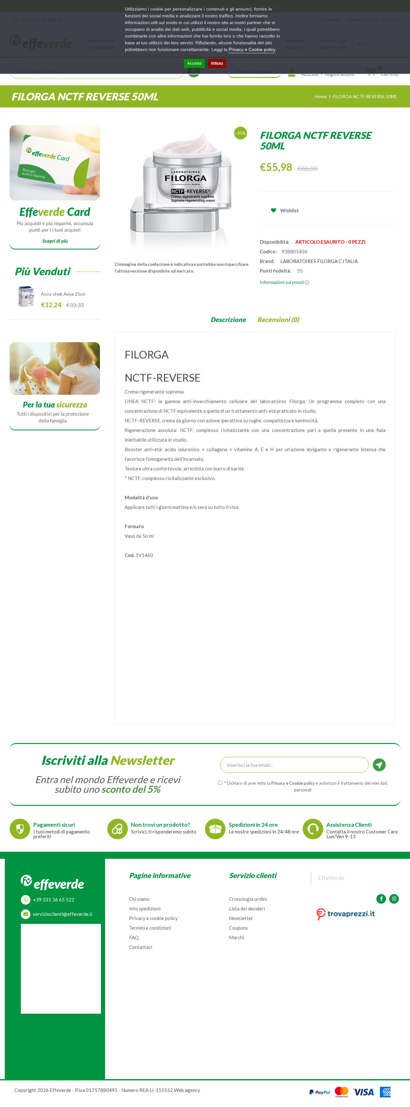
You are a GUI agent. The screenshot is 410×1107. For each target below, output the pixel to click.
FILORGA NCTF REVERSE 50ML (365, 96)
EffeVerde (331, 878)
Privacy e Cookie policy (252, 49)
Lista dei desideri (247, 908)
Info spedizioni (144, 908)
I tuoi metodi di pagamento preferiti (61, 834)
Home (321, 96)
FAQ (134, 937)
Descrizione (228, 319)
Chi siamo (139, 899)
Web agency (187, 1090)
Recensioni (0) (278, 319)
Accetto (194, 63)
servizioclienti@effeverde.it (63, 914)
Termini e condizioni (150, 928)
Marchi (236, 937)
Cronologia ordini (248, 899)
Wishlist (289, 210)
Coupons (238, 928)
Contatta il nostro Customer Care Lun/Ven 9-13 (362, 834)
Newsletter (241, 918)
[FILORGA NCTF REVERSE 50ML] (182, 188)
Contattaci (140, 947)
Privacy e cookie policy (153, 918)
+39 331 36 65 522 (53, 899)
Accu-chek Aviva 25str (63, 294)
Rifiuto (217, 63)
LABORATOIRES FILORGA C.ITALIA (319, 261)
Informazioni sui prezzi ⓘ (284, 282)
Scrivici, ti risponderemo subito (163, 831)
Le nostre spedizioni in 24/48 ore (264, 831)
